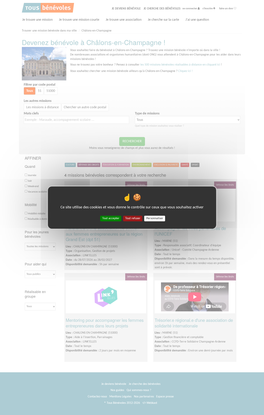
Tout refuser (133, 218)
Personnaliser (154, 218)
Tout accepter (110, 218)
